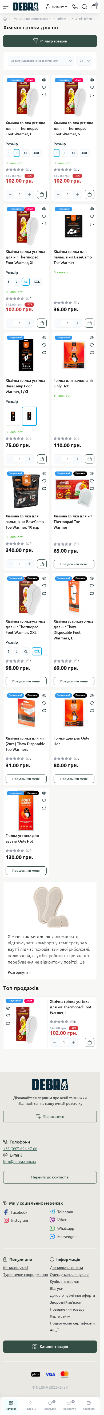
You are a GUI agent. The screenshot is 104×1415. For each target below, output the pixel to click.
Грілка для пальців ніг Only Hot (73, 383)
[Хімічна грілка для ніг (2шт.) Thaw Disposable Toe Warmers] (26, 712)
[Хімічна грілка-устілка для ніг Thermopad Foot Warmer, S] (74, 97)
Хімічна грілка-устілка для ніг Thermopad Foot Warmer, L (25, 128)
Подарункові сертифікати (72, 1323)
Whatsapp (65, 1228)
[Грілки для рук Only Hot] (74, 712)
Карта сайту (60, 1316)
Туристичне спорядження (31, 18)
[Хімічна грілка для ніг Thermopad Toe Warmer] (74, 491)
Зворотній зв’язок (65, 1302)
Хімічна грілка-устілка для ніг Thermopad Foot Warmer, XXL (25, 627)
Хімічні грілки (81, 18)
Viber (61, 1220)
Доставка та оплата (66, 1267)
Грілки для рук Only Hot (71, 741)
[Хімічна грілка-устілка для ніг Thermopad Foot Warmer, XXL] (26, 595)
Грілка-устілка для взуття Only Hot (22, 838)
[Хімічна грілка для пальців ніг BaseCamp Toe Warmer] (74, 226)
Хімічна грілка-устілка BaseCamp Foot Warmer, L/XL (25, 386)
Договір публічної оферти (72, 1295)
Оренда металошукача (69, 1274)
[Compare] (44, 94)
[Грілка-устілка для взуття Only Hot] (26, 810)
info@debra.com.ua (19, 1161)
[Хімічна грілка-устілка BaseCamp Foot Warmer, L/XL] (26, 355)
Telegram (65, 1212)
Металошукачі (15, 1267)
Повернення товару (67, 1309)
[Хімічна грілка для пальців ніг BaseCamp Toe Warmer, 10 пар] (26, 491)
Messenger (66, 1237)
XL (25, 153)
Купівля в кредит (64, 1281)
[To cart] (42, 194)
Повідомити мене (74, 564)
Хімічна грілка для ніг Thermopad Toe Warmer (73, 521)
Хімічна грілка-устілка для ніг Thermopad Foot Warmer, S (73, 128)
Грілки (61, 18)
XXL (37, 153)
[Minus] (10, 194)
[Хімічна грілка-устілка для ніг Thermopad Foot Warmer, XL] (26, 226)
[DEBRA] (50, 1084)
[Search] (84, 6)
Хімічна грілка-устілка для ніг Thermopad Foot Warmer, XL (25, 257)
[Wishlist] (44, 87)
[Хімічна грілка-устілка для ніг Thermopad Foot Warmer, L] (26, 97)
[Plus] (29, 194)
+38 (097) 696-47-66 (20, 1149)
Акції (54, 1330)
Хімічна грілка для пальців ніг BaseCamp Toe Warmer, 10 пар (25, 521)
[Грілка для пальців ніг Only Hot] (74, 355)
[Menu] (6, 7)
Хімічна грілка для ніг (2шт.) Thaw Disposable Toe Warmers (25, 744)
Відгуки (56, 1288)
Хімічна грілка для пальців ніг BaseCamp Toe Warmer (73, 257)
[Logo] (26, 6)
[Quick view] (44, 79)
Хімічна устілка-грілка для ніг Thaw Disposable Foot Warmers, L (73, 629)
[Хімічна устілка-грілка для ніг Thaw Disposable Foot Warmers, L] (74, 595)
